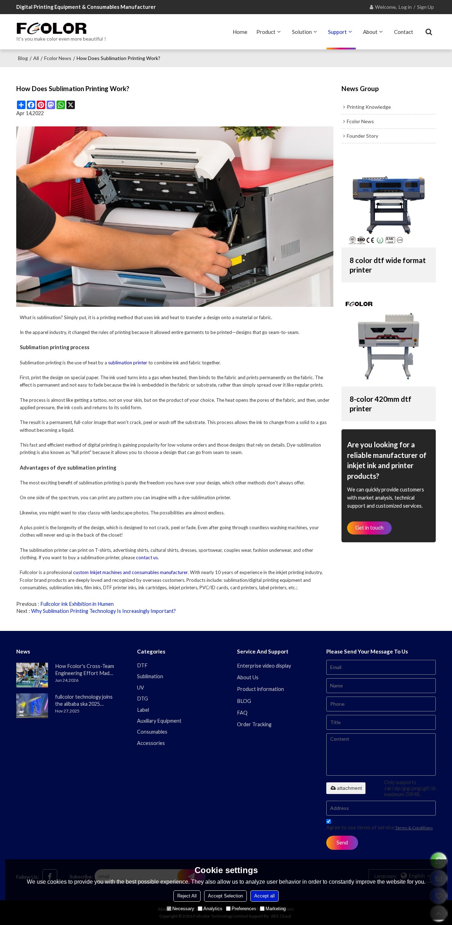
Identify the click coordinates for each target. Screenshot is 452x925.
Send (342, 843)
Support (337, 32)
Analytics (212, 908)
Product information (260, 689)
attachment (349, 788)
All (36, 58)
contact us (147, 557)
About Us (247, 677)
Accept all (264, 896)
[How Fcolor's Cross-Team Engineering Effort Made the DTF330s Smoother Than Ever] (32, 675)
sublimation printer (127, 362)
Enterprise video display (264, 666)
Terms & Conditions (414, 827)
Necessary (183, 908)
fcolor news (57, 58)
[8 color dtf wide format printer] (388, 201)
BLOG (244, 701)
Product (265, 32)
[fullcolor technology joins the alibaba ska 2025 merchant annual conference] (32, 705)
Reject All (187, 896)
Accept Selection (225, 896)
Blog (23, 58)
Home (240, 32)
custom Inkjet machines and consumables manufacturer (130, 572)
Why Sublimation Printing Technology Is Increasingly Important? (103, 611)
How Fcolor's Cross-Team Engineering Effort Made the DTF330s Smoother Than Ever (84, 670)
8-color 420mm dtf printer (380, 403)
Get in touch (369, 528)
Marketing (276, 908)
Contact (403, 32)
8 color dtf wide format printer (388, 265)
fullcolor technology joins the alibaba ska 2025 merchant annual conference (84, 701)
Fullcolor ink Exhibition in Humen (77, 604)
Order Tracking (254, 724)
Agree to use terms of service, (379, 827)
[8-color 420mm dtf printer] (388, 340)
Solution (302, 32)
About (370, 32)
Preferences (244, 908)
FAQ (242, 713)
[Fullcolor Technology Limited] (62, 28)
